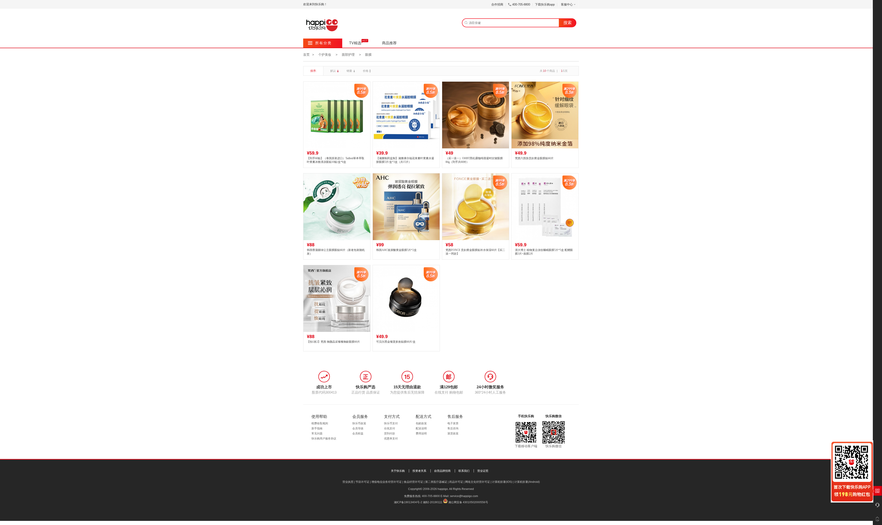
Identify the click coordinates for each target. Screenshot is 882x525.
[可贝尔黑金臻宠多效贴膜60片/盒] (406, 298)
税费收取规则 (319, 423)
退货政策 (452, 433)
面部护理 (348, 54)
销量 (350, 70)
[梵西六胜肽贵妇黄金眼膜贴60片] (545, 115)
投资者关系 (419, 470)
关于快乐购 (398, 470)
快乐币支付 (391, 423)
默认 (333, 70)
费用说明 (421, 433)
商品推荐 (389, 43)
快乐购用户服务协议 (323, 438)
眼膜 (368, 54)
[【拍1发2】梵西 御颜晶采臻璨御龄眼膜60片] (336, 298)
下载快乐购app (545, 4)
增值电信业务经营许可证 (386, 481)
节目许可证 (362, 481)
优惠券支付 (391, 438)
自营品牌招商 (442, 470)
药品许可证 (456, 481)
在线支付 (389, 428)
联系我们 (463, 470)
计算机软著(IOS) (502, 481)
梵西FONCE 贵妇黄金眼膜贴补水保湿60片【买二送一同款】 (475, 252)
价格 (365, 70)
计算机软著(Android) (527, 481)
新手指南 (316, 428)
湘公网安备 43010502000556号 (468, 502)
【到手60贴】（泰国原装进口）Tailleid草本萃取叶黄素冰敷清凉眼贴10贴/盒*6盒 (335, 160)
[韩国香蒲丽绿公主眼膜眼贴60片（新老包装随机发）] (336, 206)
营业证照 (482, 470)
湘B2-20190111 (432, 502)
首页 (306, 54)
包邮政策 (421, 423)
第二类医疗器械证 (436, 481)
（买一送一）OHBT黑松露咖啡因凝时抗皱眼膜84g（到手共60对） (474, 160)
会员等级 (357, 428)
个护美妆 (324, 54)
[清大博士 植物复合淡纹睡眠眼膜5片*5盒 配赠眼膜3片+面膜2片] (545, 206)
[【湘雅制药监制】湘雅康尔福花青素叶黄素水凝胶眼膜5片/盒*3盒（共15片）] (406, 115)
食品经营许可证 (413, 481)
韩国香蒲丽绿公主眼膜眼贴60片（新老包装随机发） (336, 252)
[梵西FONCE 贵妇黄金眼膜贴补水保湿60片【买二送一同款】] (475, 206)
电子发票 (452, 423)
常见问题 (316, 433)
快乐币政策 (359, 423)
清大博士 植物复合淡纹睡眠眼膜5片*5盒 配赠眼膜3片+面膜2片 (544, 252)
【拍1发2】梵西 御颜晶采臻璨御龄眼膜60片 (333, 341)
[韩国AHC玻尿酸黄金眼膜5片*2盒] (406, 206)
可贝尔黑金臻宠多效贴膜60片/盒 (396, 341)
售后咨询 (452, 428)
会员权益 (357, 433)
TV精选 (355, 43)
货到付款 (389, 433)
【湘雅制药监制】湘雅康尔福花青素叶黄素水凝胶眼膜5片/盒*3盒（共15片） (405, 160)
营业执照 (347, 481)
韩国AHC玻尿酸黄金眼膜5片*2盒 (396, 250)
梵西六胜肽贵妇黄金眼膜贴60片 (534, 158)
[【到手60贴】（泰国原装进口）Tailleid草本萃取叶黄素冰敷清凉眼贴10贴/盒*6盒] (336, 115)
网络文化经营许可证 (477, 481)
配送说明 (421, 428)
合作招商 (497, 4)
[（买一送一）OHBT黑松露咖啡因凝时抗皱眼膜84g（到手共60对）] (475, 115)
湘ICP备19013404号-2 (408, 502)
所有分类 (320, 43)
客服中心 (567, 4)
